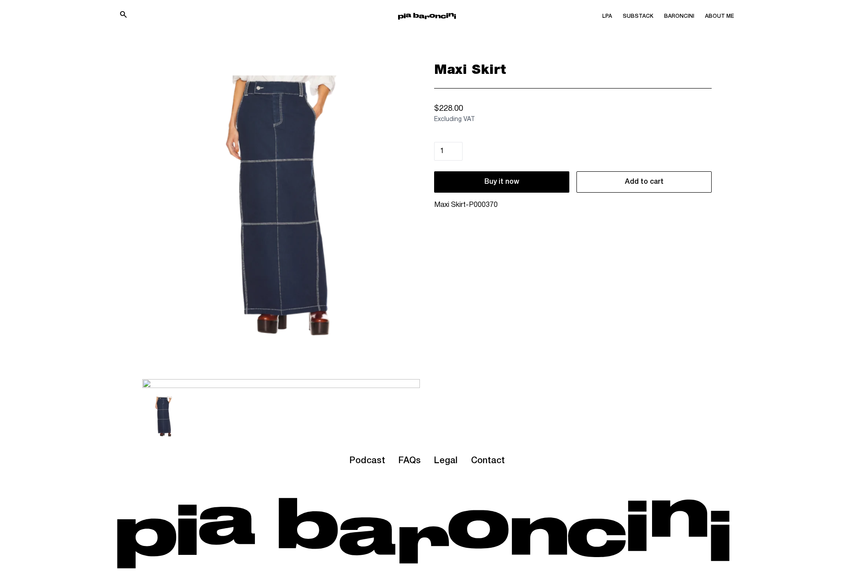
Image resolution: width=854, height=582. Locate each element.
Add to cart (644, 182)
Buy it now (501, 182)
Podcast (367, 461)
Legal (446, 461)
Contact (488, 461)
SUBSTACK (638, 16)
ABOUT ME (719, 16)
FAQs (410, 461)
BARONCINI (679, 16)
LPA (607, 16)
